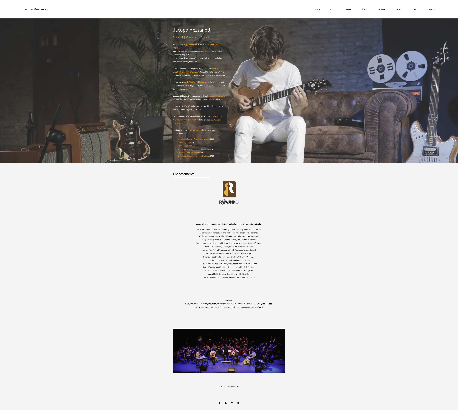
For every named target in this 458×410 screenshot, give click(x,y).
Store (397, 9)
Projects (347, 9)
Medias (380, 9)
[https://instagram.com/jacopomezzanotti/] (226, 403)
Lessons (431, 9)
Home (317, 9)
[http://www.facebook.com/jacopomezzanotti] (220, 403)
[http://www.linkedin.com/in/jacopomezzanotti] (238, 403)
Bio (331, 9)
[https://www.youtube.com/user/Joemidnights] (232, 403)
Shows (364, 9)
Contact (414, 9)
